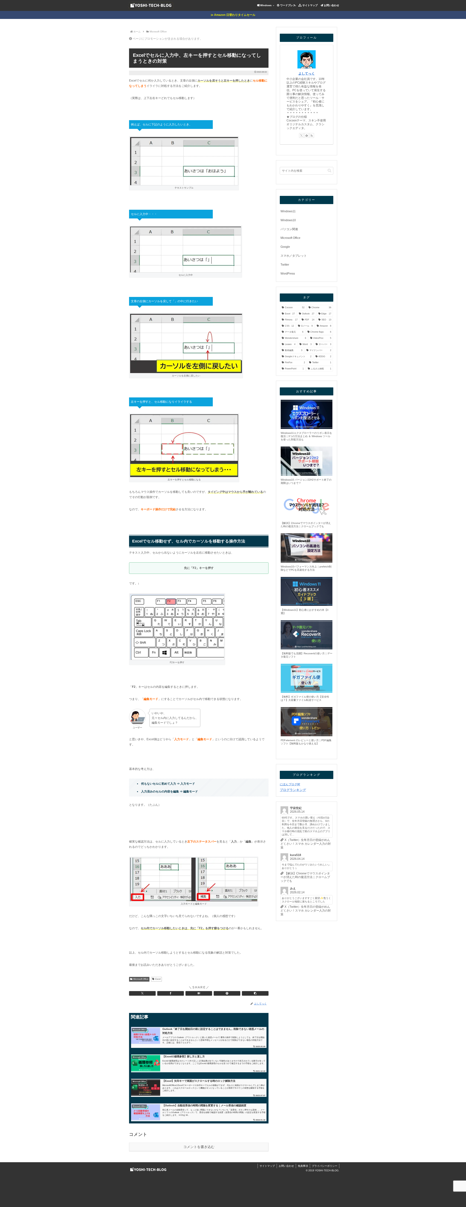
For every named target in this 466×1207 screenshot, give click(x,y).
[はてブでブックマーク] (198, 993)
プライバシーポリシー (324, 1165)
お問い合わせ (286, 1165)
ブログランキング (293, 790)
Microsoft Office (140, 979)
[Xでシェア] (142, 993)
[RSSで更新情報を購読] (311, 135)
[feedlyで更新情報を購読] (306, 135)
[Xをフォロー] (301, 135)
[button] (255, 993)
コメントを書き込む (198, 1147)
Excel (158, 979)
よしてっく (306, 73)
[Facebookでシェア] (170, 993)
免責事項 (303, 1165)
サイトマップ (267, 1165)
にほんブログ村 (290, 784)
